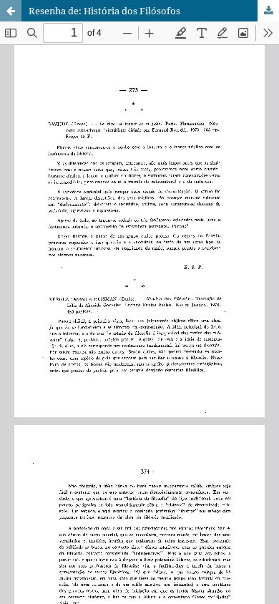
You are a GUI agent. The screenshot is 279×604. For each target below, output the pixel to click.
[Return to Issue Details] (10, 10)
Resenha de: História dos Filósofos (104, 10)
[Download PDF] (268, 10)
